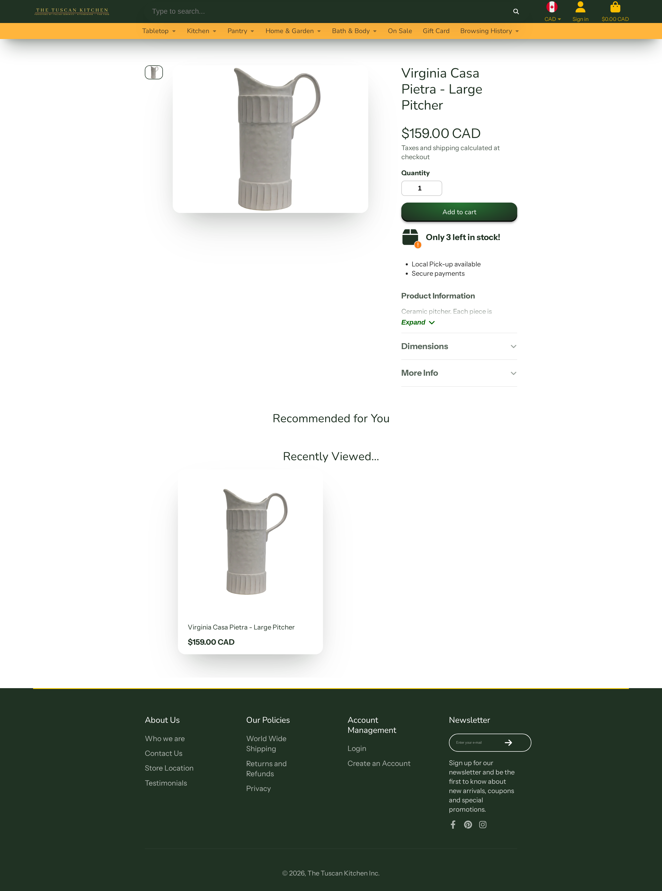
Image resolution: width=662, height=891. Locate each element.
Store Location (169, 768)
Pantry (237, 30)
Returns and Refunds (266, 768)
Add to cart (459, 212)
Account (581, 11)
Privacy (258, 788)
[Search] (516, 11)
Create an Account (379, 763)
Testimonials (166, 783)
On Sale (400, 30)
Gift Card (436, 30)
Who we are (165, 738)
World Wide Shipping (266, 743)
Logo (72, 11)
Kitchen (198, 30)
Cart (615, 11)
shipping (446, 148)
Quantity (415, 173)
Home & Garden (290, 30)
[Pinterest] (468, 824)
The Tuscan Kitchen (337, 873)
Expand (413, 322)
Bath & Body (351, 30)
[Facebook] (453, 824)
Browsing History (486, 30)
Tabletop (155, 30)
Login (357, 748)
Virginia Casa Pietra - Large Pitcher (250, 561)
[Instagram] (483, 824)
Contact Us (163, 753)
